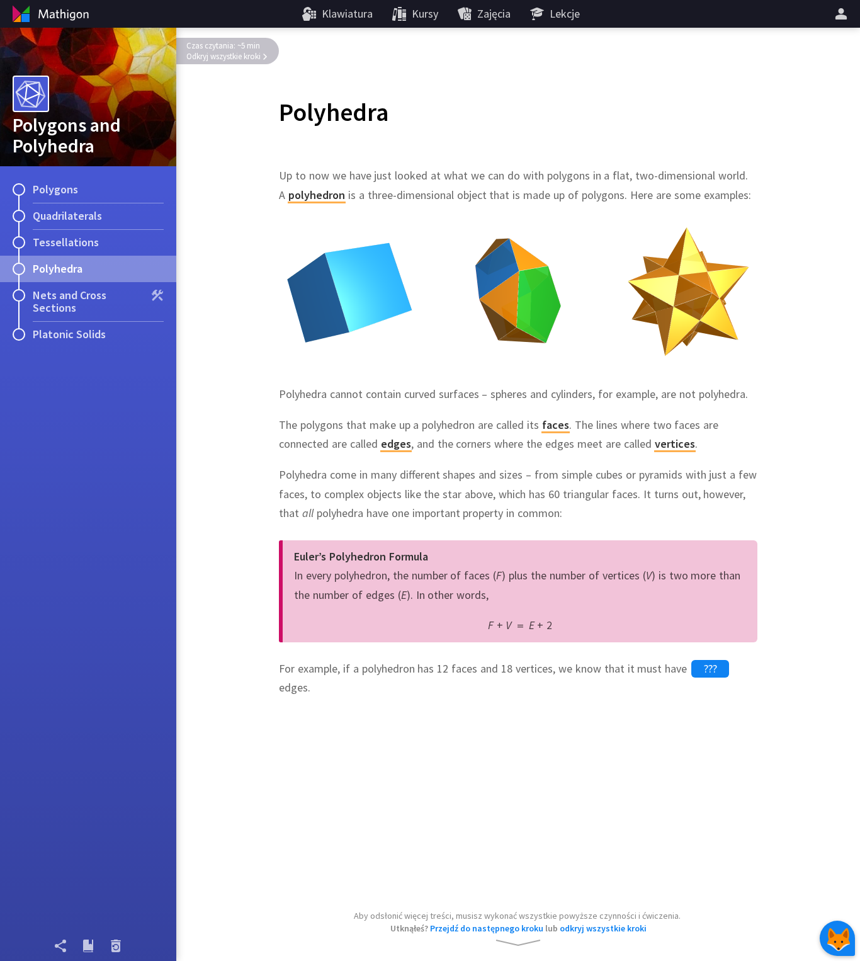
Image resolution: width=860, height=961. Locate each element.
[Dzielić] (60, 946)
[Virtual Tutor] (837, 938)
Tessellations (66, 242)
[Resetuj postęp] (116, 946)
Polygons (55, 189)
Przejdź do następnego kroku (486, 928)
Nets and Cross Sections (69, 301)
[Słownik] (88, 946)
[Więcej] (843, 14)
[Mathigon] (49, 14)
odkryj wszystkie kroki (603, 928)
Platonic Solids (69, 334)
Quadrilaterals (67, 215)
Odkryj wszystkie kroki (223, 56)
